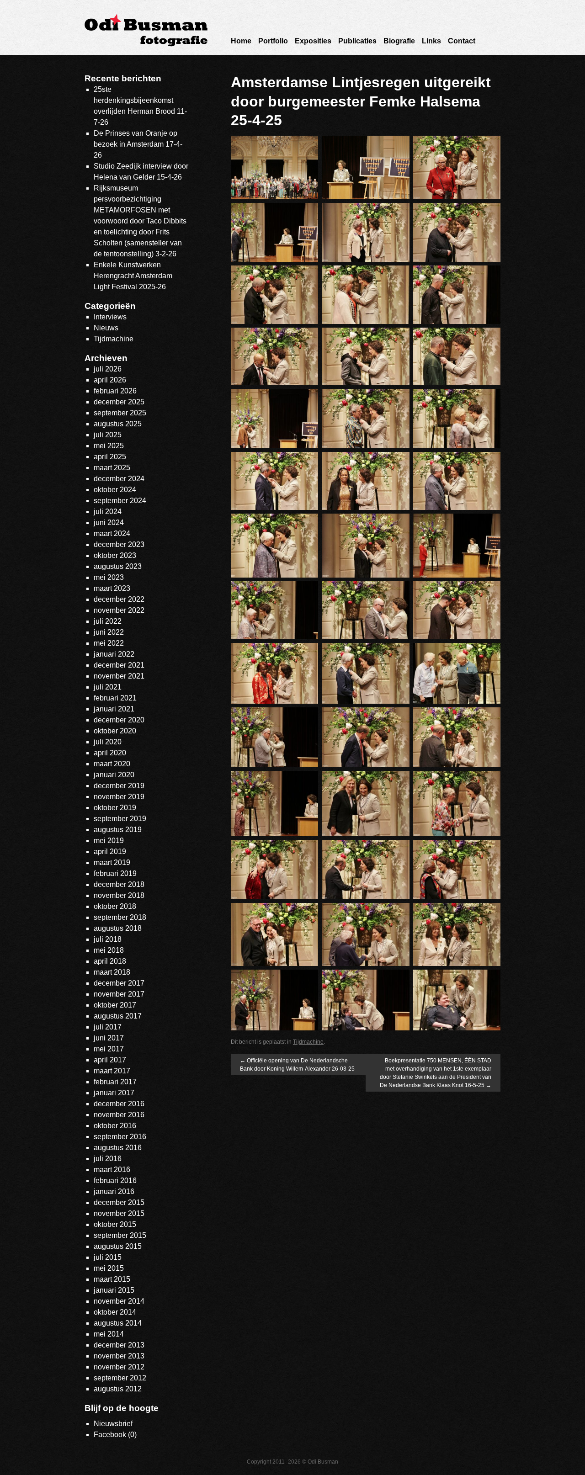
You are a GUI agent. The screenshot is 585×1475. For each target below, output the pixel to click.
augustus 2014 (118, 1323)
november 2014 (119, 1301)
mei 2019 (109, 840)
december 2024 (119, 479)
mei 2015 (109, 1268)
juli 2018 (108, 939)
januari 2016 (114, 1191)
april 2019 (110, 851)
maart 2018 (112, 972)
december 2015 (119, 1202)
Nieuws (106, 328)
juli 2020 (108, 742)
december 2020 (119, 720)
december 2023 (119, 544)
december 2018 (119, 884)
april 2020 (110, 753)
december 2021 (119, 665)
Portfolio (273, 41)
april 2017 (110, 1060)
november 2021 (119, 676)
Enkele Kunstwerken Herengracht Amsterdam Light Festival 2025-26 (133, 276)
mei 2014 (109, 1334)
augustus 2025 (118, 424)
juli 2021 (108, 687)
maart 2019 (112, 862)
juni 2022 (109, 632)
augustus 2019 (118, 829)
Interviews (110, 317)
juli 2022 (108, 621)
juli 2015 (108, 1257)
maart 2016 (112, 1169)
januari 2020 (114, 775)
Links (431, 41)
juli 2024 (108, 511)
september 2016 (120, 1137)
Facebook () (115, 1434)
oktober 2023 (115, 555)
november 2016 (119, 1115)
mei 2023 (109, 577)
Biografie (399, 41)
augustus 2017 (118, 1016)
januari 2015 (114, 1290)
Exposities (313, 41)
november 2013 (119, 1356)
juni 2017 (109, 1038)
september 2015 (120, 1235)
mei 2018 (109, 950)
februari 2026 (115, 391)
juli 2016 (108, 1158)
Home (241, 41)
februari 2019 (115, 873)
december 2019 (119, 786)
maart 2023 (112, 588)
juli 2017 (108, 1027)
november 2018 (119, 895)
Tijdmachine (308, 1042)
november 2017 (119, 994)
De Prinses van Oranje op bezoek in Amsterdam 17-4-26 (138, 144)
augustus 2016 (118, 1147)
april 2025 (110, 457)
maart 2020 (112, 764)
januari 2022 (114, 654)
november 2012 (119, 1367)
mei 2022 (109, 643)
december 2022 (119, 599)
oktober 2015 (115, 1224)
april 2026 (110, 380)
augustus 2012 (118, 1389)
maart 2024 (112, 533)
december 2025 (119, 402)
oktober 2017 (115, 1005)
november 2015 (119, 1213)
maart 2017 (112, 1071)
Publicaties (357, 41)
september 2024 (120, 500)
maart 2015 (112, 1279)
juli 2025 (108, 435)
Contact (461, 41)
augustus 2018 (118, 928)
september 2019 (120, 818)
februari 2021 (115, 698)
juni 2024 (109, 522)
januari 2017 (114, 1093)
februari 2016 (115, 1180)
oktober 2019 (115, 808)
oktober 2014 (115, 1312)
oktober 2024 (115, 489)
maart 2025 (112, 468)
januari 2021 (114, 709)
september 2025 (120, 413)
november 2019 (119, 797)
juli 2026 (108, 369)
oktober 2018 (115, 906)
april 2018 (110, 961)
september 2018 (120, 917)
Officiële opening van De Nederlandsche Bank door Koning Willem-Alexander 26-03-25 (297, 1064)
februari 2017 (115, 1082)
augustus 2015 (118, 1246)
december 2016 (119, 1104)
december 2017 (119, 983)
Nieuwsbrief (113, 1423)
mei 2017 (109, 1049)
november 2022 (119, 610)
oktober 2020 (115, 731)
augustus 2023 (118, 566)
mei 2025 (109, 446)
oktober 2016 (115, 1126)
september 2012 (120, 1378)
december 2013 (119, 1345)
